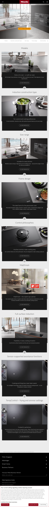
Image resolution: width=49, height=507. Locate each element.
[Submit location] (46, 475)
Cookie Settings (43, 504)
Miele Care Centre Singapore (7, 484)
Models (6, 40)
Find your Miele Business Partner (11, 472)
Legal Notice (3, 502)
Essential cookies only (33, 504)
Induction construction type (16, 40)
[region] (24, 496)
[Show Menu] (3, 2)
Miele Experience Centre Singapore (9, 482)
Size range (27, 40)
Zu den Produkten (24, 125)
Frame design (34, 40)
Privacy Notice (8, 502)
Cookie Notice (14, 502)
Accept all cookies (5, 504)
